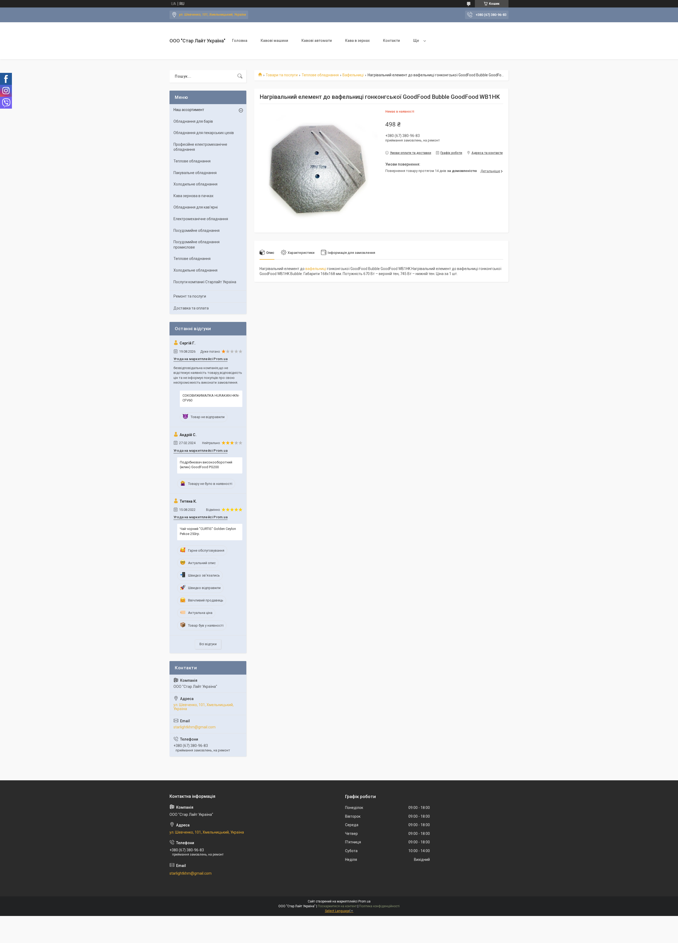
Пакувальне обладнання (195, 173)
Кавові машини (274, 40)
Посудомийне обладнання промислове (196, 244)
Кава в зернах (357, 40)
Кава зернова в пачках (193, 196)
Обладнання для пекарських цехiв (203, 133)
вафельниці (315, 269)
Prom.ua (364, 901)
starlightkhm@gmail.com (194, 727)
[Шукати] (240, 76)
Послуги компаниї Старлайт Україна (204, 282)
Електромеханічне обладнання (200, 219)
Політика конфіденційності (379, 906)
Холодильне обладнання (195, 184)
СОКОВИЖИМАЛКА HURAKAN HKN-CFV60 (210, 397)
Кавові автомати (316, 40)
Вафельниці (353, 75)
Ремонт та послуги (189, 296)
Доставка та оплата (191, 308)
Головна (239, 40)
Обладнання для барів (193, 121)
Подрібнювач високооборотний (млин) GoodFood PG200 (206, 464)
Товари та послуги (282, 75)
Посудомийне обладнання (196, 230)
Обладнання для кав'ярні (195, 207)
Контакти (391, 40)
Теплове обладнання (320, 75)
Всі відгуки (208, 644)
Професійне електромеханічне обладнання (200, 147)
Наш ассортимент (188, 110)
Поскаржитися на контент (337, 906)
